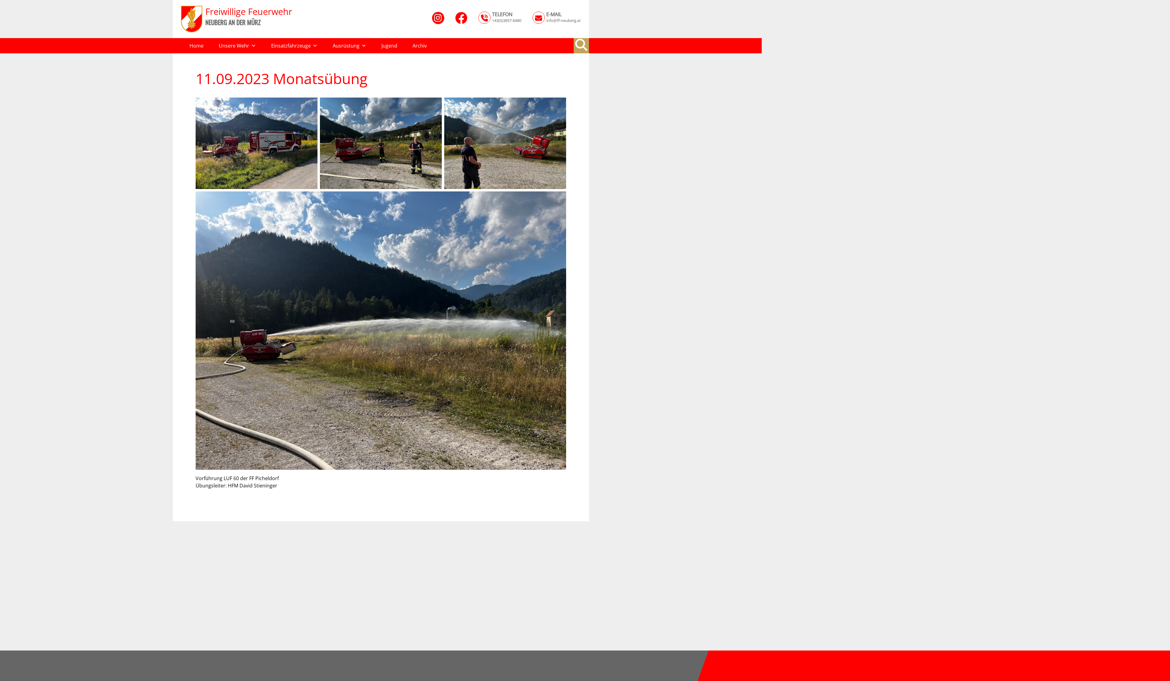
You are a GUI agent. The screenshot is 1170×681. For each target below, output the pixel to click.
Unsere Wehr (234, 45)
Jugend (389, 45)
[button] (581, 44)
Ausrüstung (346, 45)
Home (197, 45)
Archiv (420, 45)
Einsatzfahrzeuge (291, 45)
